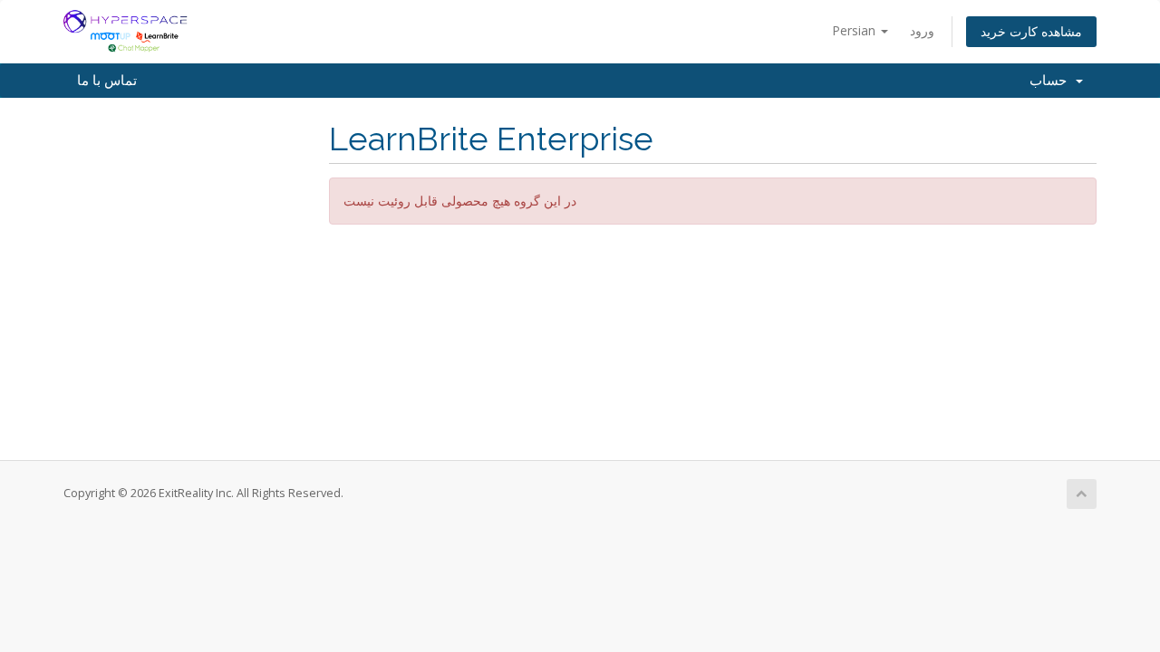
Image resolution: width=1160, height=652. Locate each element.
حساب (1052, 80)
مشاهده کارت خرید (1031, 31)
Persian (855, 30)
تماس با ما (107, 80)
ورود (922, 30)
